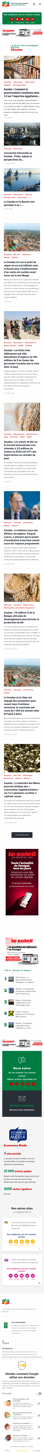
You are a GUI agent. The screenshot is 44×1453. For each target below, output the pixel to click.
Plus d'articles (22, 835)
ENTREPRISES (7, 1348)
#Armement (18, 194)
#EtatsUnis (18, 343)
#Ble (6, 437)
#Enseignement (19, 85)
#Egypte (7, 85)
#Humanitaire (30, 343)
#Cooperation (10, 197)
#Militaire (26, 254)
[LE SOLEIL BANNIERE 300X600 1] (22, 882)
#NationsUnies (10, 345)
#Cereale (14, 437)
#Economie (18, 82)
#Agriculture (19, 434)
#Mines (18, 778)
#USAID (29, 345)
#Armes (29, 194)
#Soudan (7, 82)
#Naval (7, 257)
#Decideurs (28, 523)
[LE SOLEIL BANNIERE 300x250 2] (22, 951)
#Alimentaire (32, 434)
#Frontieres (28, 690)
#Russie (15, 257)
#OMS (20, 345)
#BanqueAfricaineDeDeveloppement (19, 608)
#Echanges (27, 775)
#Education (30, 82)
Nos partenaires (19, 1322)
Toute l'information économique (19, 4)
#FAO (22, 437)
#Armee (17, 254)
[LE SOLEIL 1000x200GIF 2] (22, 32)
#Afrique (8, 523)
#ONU (29, 437)
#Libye (7, 693)
